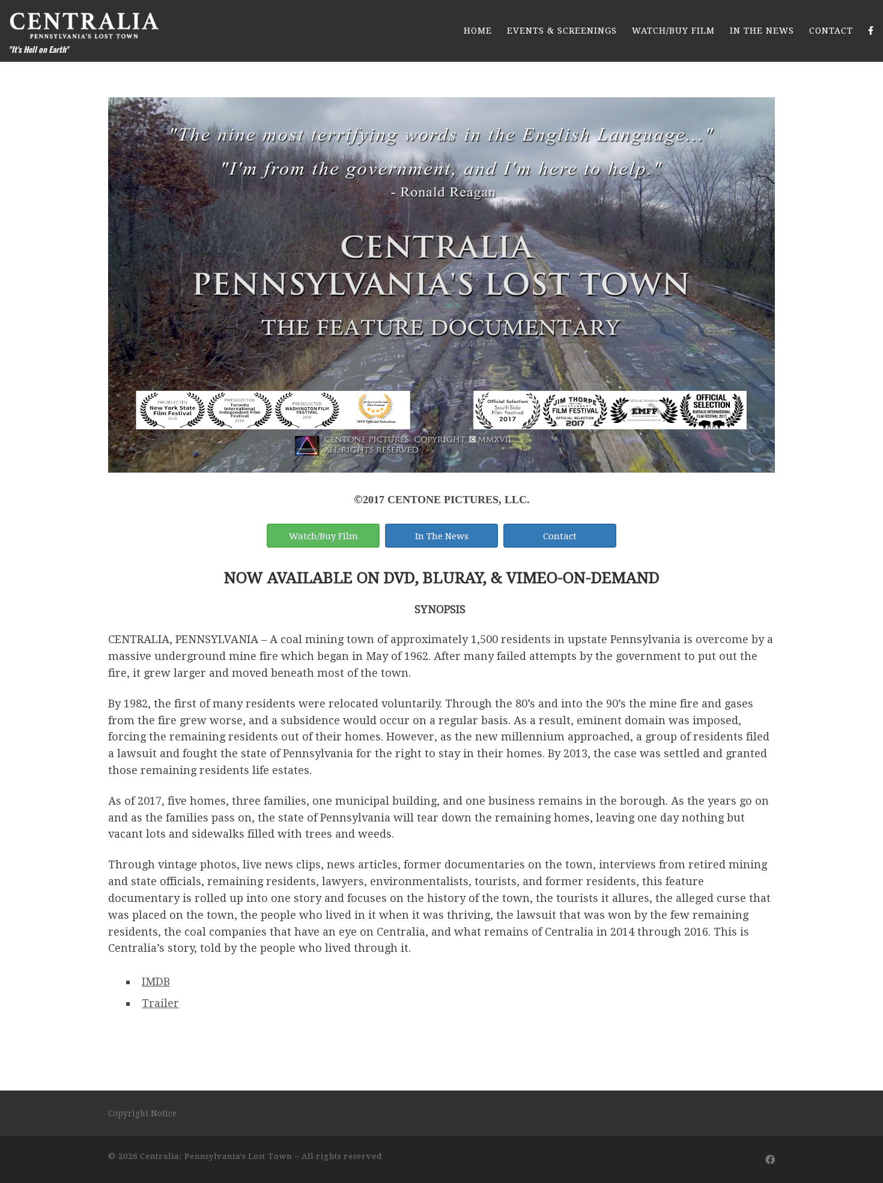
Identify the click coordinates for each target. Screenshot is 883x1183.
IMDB (156, 981)
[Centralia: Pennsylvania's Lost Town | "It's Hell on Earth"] (84, 22)
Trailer (160, 1003)
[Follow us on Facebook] (770, 1159)
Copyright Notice (142, 1113)
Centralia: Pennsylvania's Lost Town (216, 1156)
